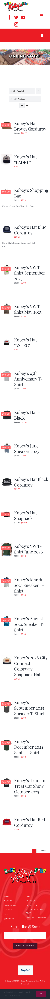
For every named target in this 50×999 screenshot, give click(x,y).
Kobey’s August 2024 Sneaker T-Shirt (29, 624)
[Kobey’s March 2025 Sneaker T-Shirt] (6, 578)
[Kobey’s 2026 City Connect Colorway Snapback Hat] (6, 656)
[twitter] (16, 17)
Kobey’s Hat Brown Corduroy (30, 126)
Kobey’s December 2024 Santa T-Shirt (28, 746)
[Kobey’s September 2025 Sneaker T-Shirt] (6, 701)
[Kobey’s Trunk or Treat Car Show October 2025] (6, 779)
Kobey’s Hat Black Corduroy (31, 482)
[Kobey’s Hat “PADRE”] (6, 155)
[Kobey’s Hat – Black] (6, 411)
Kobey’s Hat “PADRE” (25, 159)
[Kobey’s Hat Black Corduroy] (6, 478)
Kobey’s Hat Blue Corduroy (30, 229)
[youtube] (23, 17)
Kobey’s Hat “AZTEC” (25, 342)
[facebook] (9, 17)
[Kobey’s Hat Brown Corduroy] (6, 122)
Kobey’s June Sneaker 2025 (26, 448)
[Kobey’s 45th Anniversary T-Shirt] (6, 372)
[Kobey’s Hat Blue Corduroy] (6, 226)
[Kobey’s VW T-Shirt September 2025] (6, 266)
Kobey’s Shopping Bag (31, 193)
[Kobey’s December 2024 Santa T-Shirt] (6, 740)
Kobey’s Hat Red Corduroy (29, 822)
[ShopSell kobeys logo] (16, 3)
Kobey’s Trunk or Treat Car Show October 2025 (30, 785)
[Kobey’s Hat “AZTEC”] (6, 338)
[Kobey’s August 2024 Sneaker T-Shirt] (6, 617)
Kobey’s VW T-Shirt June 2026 (28, 549)
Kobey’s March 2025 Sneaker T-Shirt (29, 584)
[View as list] (27, 105)
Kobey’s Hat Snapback (25, 515)
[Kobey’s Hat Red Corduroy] (6, 818)
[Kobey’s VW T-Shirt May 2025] (6, 305)
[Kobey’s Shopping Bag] (6, 189)
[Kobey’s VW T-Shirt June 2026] (6, 545)
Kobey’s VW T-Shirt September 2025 (29, 272)
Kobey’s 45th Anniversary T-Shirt (28, 378)
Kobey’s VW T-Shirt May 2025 (28, 309)
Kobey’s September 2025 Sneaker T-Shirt (29, 707)
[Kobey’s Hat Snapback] (6, 511)
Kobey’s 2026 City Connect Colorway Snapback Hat (30, 666)
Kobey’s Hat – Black (27, 415)
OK (41, 994)
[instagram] (16, 24)
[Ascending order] (38, 91)
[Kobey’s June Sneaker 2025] (6, 444)
